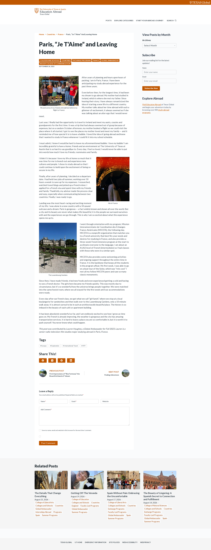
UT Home (78, 542)
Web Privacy (145, 542)
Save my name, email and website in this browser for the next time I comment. (66, 430)
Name (43, 401)
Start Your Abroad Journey (149, 20)
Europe (43, 346)
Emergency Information (95, 542)
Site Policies (114, 542)
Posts (109, 20)
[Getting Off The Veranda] (87, 480)
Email (74, 401)
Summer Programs (50, 515)
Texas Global (66, 542)
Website (105, 401)
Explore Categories (123, 20)
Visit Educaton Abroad (151, 104)
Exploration (54, 346)
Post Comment (48, 443)
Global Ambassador (110, 60)
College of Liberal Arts (44, 502)
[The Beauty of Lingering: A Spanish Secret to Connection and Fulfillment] (159, 480)
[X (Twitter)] (52, 360)
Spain (37, 515)
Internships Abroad (43, 512)
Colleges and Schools (49, 60)
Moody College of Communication (55, 64)
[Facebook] (43, 360)
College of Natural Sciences (155, 505)
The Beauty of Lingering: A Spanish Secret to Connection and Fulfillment (159, 496)
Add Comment (46, 409)
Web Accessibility (129, 542)
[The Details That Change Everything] (51, 480)
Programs (57, 512)
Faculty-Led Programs (90, 506)
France (96, 60)
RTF (83, 346)
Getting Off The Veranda (84, 493)
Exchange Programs (82, 60)
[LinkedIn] (71, 360)
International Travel (70, 346)
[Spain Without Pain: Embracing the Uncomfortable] (123, 480)
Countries (66, 60)
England (75, 506)
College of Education (80, 499)
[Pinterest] (61, 360)
